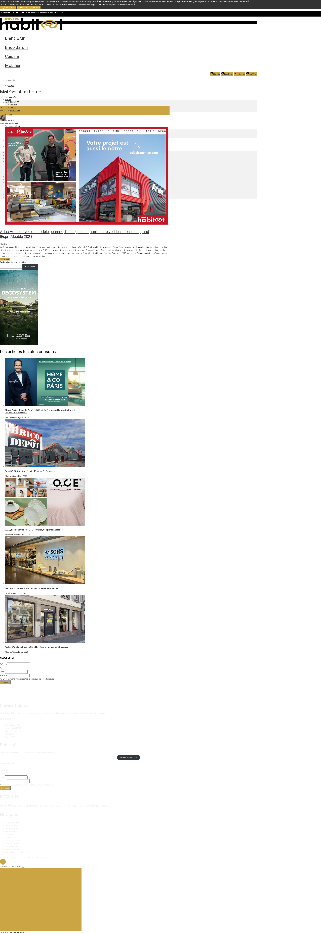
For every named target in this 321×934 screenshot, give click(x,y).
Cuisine (12, 56)
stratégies (104, 806)
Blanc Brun (15, 38)
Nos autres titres (12, 126)
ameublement (21, 806)
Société (3, 675)
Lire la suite (5, 259)
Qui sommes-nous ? (13, 843)
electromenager (61, 806)
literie (85, 806)
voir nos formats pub (128, 757)
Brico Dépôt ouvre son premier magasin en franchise (30, 471)
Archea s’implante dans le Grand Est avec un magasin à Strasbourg (36, 647)
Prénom (3, 664)
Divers (10, 737)
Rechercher (30, 266)
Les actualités (11, 825)
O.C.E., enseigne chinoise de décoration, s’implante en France (34, 530)
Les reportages (11, 828)
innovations (73, 805)
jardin (81, 806)
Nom (2, 668)
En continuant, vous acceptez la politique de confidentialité (28, 679)
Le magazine (10, 80)
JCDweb (46, 857)
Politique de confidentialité (16, 852)
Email (2, 672)
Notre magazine (12, 822)
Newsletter (10, 120)
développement (47, 806)
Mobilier (12, 65)
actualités (8, 805)
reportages (93, 805)
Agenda (8, 115)
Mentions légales (12, 44)
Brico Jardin (16, 47)
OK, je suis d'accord (8, 7)
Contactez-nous (12, 846)
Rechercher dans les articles (13, 262)
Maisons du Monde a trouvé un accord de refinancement (32, 588)
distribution (32, 806)
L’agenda (9, 834)
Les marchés (10, 97)
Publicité (9, 33)
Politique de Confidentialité (29, 7)
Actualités (9, 86)
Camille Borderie (10, 123)
